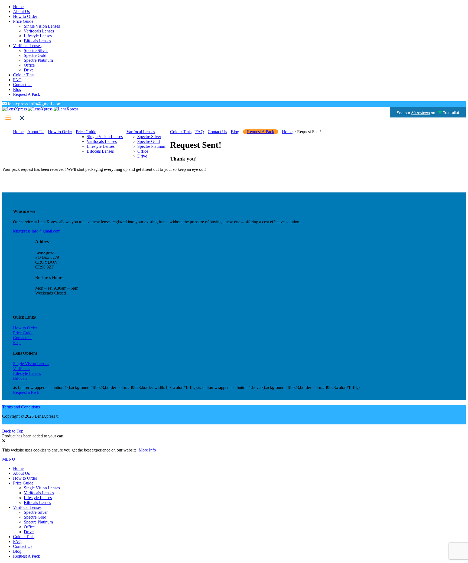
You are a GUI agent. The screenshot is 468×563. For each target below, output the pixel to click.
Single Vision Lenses (31, 363)
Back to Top (12, 431)
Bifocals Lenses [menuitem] (37, 502)
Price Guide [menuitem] (23, 483)
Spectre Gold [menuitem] (35, 517)
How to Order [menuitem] (25, 478)
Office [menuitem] (29, 527)
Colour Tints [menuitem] (23, 536)
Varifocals (21, 368)
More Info (147, 450)
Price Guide (23, 332)
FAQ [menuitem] (17, 541)
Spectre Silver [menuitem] (36, 512)
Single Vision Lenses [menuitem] (42, 488)
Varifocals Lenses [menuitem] (39, 492)
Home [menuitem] (18, 468)
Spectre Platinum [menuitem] (38, 522)
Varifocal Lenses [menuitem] (27, 507)
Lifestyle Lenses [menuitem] (38, 497)
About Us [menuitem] (21, 473)
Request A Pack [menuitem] (26, 556)
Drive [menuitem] (29, 531)
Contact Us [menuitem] (22, 546)
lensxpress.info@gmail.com (36, 231)
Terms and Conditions (21, 407)
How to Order (25, 328)
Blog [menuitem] (17, 551)
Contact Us (22, 337)
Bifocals (20, 378)
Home (287, 131)
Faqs (17, 342)
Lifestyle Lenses (27, 373)
